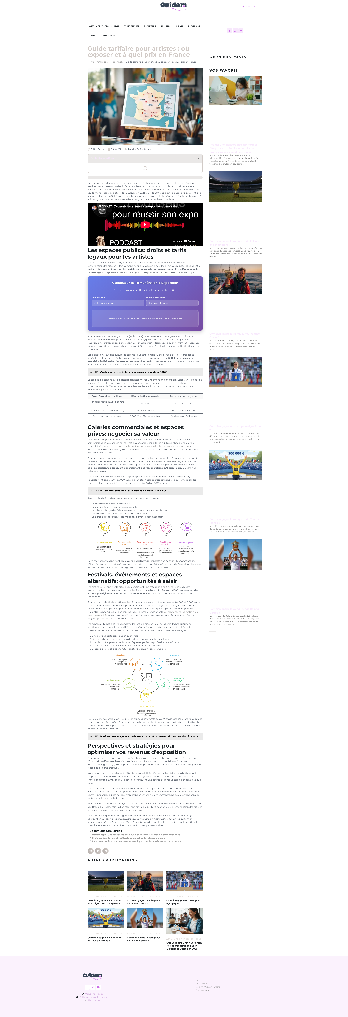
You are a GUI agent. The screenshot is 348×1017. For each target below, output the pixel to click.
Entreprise (194, 26)
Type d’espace (98, 297)
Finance (93, 35)
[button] (199, 158)
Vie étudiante (131, 26)
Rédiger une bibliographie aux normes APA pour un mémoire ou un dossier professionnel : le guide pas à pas (233, 148)
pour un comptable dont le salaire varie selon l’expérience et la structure (149, 446)
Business (166, 26)
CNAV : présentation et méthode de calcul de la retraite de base (128, 838)
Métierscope (203, 990)
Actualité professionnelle (104, 26)
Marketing (109, 35)
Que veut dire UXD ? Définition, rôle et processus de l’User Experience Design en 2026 (184, 946)
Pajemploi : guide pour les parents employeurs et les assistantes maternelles (136, 841)
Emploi (179, 26)
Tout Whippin (203, 983)
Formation (150, 26)
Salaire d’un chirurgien (208, 987)
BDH (198, 980)
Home (91, 62)
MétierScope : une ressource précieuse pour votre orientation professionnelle (136, 834)
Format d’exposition (155, 297)
